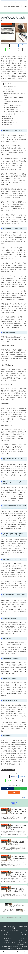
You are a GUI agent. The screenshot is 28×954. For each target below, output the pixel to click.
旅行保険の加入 (7, 116)
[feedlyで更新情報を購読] (20, 788)
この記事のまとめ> (8, 124)
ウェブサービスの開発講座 (7, 946)
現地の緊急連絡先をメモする (11, 118)
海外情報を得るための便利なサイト (12, 89)
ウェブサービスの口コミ (7, 942)
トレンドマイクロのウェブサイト (12, 109)
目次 (6, 83)
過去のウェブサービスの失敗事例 (14, 948)
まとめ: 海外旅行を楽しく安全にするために (14, 111)
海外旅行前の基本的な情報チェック (12, 86)
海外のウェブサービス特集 (20, 946)
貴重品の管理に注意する (9, 120)
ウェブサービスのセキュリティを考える (7, 939)
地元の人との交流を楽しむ (10, 122)
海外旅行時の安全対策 (9, 91)
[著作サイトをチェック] (7, 788)
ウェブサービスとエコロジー (7, 935)
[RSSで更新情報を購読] (14, 792)
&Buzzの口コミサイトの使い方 (20, 931)
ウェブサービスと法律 (20, 934)
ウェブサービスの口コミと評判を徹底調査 (20, 943)
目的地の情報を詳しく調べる (11, 114)
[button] (18, 49)
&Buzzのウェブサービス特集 (8, 769)
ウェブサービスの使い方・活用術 (20, 939)
